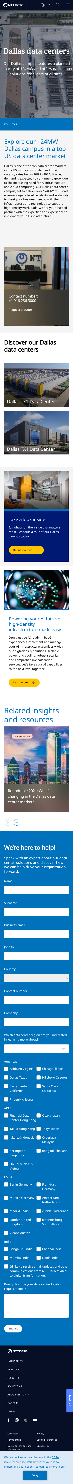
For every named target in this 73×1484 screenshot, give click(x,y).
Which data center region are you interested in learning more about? (35, 1037)
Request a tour (22, 550)
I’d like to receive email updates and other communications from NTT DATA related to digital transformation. (39, 1270)
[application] (36, 1467)
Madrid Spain (19, 1211)
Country (10, 969)
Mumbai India (19, 1258)
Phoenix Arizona (21, 1099)
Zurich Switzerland (55, 1211)
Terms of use (14, 1439)
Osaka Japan (51, 1115)
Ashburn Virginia (22, 1069)
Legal (11, 1411)
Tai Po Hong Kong (22, 1129)
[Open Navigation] (68, 5)
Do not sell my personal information (19, 1447)
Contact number (15, 991)
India (7, 1242)
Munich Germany (22, 1198)
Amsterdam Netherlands (51, 1200)
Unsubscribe (43, 1445)
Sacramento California (18, 1088)
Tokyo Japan (50, 1129)
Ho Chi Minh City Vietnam (21, 1166)
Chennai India (52, 1249)
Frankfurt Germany (49, 1186)
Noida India (50, 1258)
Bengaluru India (21, 1249)
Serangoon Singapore (17, 1153)
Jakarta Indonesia (22, 1137)
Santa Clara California (50, 1088)
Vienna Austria (20, 1233)
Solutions (14, 1386)
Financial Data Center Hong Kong (23, 1117)
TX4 (14, 124)
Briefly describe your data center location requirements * (33, 1286)
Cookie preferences (46, 1439)
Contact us (13, 1433)
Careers (13, 1403)
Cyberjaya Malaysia (49, 1139)
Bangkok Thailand (55, 1151)
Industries (15, 1361)
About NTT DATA (18, 1394)
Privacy (40, 1433)
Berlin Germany (21, 1184)
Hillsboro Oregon (54, 1077)
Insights (13, 1378)
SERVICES (13, 1369)
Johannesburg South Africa (52, 1222)
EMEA (8, 1177)
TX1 (6, 124)
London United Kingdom (20, 1222)
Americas (10, 1061)
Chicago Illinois (52, 1069)
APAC (7, 1108)
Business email (14, 925)
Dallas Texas (18, 1077)
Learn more (20, 682)
